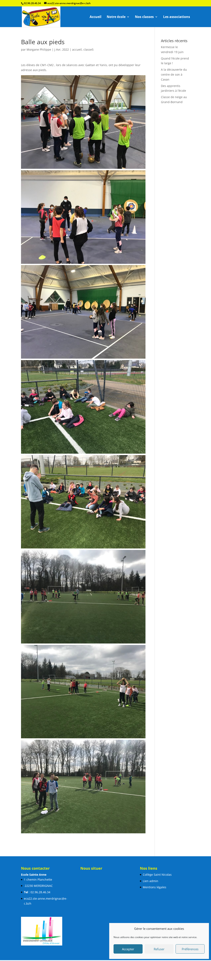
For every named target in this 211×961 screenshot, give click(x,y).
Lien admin (150, 881)
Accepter (128, 949)
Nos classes (144, 17)
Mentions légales (154, 887)
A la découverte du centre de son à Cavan (174, 74)
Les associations (176, 17)
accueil (77, 49)
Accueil (95, 17)
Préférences (190, 949)
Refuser (159, 949)
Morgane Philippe (39, 49)
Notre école (116, 17)
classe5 (88, 49)
